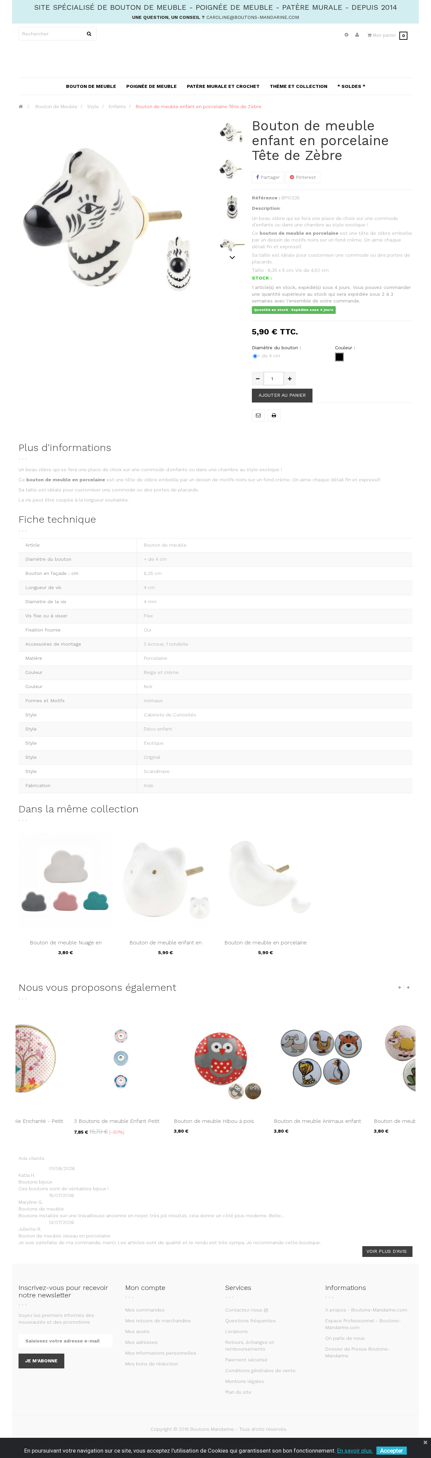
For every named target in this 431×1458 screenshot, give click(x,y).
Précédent (232, 122)
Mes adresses (141, 1342)
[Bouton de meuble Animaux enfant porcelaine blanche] (65, 1058)
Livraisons (236, 1331)
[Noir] (339, 357)
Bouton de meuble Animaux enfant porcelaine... (62, 1124)
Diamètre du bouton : (277, 347)
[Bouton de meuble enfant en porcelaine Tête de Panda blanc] (165, 880)
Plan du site (238, 1392)
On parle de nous (345, 1338)
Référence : (266, 197)
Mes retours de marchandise (158, 1320)
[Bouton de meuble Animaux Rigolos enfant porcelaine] (165, 1058)
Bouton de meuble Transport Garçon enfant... (365, 1124)
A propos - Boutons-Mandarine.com (366, 1310)
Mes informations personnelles (160, 1353)
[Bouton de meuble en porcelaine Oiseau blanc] (265, 880)
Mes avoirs (137, 1331)
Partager (269, 177)
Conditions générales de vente (260, 1370)
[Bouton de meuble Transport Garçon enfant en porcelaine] (365, 1058)
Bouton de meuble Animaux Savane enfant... (263, 1124)
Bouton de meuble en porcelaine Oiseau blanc (265, 946)
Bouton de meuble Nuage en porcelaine (66, 946)
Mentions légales (244, 1381)
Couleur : (346, 347)
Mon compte (145, 1288)
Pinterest (305, 177)
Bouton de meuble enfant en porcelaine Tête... (165, 946)
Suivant (232, 257)
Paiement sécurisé (246, 1359)
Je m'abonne (41, 1360)
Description (266, 208)
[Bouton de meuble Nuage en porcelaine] (65, 880)
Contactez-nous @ (246, 1310)
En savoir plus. (355, 1450)
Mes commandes (145, 1310)
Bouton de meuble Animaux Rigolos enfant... (163, 1124)
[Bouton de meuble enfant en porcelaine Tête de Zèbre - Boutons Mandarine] (232, 134)
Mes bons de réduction (151, 1363)
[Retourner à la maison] (21, 106)
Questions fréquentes (250, 1320)
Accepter (391, 1450)
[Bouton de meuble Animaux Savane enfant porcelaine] (265, 1058)
